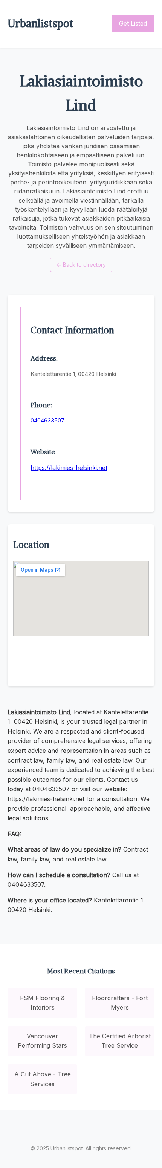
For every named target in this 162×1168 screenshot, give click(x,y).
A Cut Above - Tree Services (42, 1079)
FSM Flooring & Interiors (42, 1002)
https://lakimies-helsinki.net (69, 467)
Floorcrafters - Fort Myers (120, 1002)
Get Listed (133, 23)
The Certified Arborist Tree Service (120, 1041)
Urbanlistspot (40, 23)
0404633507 (47, 420)
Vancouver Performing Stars (42, 1041)
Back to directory (81, 264)
